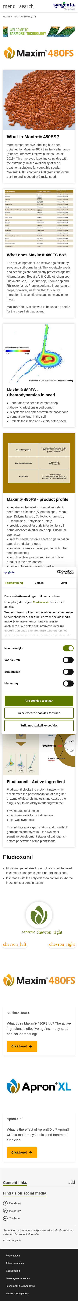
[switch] (68, 660)
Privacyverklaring (15, 1263)
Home (6, 16)
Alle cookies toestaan (39, 700)
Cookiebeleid (41, 602)
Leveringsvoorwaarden (18, 1278)
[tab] (39, 1183)
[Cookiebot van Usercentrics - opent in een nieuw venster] (57, 572)
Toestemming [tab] (14, 582)
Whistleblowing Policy (17, 1293)
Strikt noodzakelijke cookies (39, 725)
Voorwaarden (13, 1255)
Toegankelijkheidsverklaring (20, 1286)
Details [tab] (39, 582)
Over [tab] (64, 582)
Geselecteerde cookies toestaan (39, 713)
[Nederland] (64, 5)
